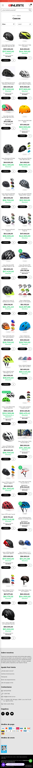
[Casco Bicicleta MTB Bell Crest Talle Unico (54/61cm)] (13, 171)
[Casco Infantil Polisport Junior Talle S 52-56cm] (30, 378)
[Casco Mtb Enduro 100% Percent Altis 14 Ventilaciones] (30, 456)
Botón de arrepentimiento (8, 679)
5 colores (8, 189)
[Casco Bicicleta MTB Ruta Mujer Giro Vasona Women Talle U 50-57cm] (30, 277)
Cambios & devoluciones (7, 674)
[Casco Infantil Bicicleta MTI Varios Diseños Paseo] (13, 349)
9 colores (24, 331)
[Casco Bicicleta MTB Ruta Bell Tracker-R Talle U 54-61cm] (13, 278)
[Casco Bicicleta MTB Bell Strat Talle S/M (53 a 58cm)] (30, 171)
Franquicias (4, 677)
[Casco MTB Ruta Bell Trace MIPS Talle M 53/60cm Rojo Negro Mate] (13, 567)
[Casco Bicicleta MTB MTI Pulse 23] (13, 242)
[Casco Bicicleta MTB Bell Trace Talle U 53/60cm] (13, 206)
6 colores (24, 154)
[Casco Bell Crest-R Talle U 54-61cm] (30, 58)
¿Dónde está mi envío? (7, 671)
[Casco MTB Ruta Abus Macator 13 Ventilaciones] (30, 529)
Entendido (29, 766)
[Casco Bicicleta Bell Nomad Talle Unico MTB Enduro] (13, 128)
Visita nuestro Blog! (8, 704)
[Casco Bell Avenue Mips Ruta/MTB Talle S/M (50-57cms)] (13, 60)
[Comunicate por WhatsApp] (30, 761)
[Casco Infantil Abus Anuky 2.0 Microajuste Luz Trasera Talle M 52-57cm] (30, 313)
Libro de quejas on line (7, 682)
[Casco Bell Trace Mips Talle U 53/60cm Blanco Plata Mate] (30, 98)
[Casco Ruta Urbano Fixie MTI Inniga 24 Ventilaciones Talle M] (30, 603)
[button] (15, 764)
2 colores (8, 78)
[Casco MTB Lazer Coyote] (13, 528)
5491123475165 (7, 690)
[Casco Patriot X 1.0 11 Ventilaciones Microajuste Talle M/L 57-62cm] (30, 565)
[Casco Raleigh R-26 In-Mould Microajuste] (13, 603)
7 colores (8, 154)
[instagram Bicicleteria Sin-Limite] (3, 713)
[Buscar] (30, 10)
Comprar (5, 60)
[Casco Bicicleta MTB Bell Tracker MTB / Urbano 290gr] (30, 206)
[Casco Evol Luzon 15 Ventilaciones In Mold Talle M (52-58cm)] (13, 313)
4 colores (24, 41)
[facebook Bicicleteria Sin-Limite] (7, 713)
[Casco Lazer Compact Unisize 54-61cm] (30, 422)
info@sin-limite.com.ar (9, 696)
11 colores (8, 331)
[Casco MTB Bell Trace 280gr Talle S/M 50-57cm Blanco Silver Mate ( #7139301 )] (13, 459)
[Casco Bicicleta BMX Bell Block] (30, 136)
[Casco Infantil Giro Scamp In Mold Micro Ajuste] (30, 349)
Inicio (13, 15)
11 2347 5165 (6, 693)
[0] (30, 5)
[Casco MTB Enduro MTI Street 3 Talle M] (13, 495)
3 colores (8, 261)
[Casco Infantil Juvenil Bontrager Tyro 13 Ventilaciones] (13, 384)
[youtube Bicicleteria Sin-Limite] (12, 713)
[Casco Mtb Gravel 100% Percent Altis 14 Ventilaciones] (30, 493)
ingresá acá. (26, 760)
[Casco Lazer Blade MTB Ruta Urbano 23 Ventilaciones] (13, 423)
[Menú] (3, 5)
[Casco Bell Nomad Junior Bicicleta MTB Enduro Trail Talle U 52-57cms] (13, 98)
